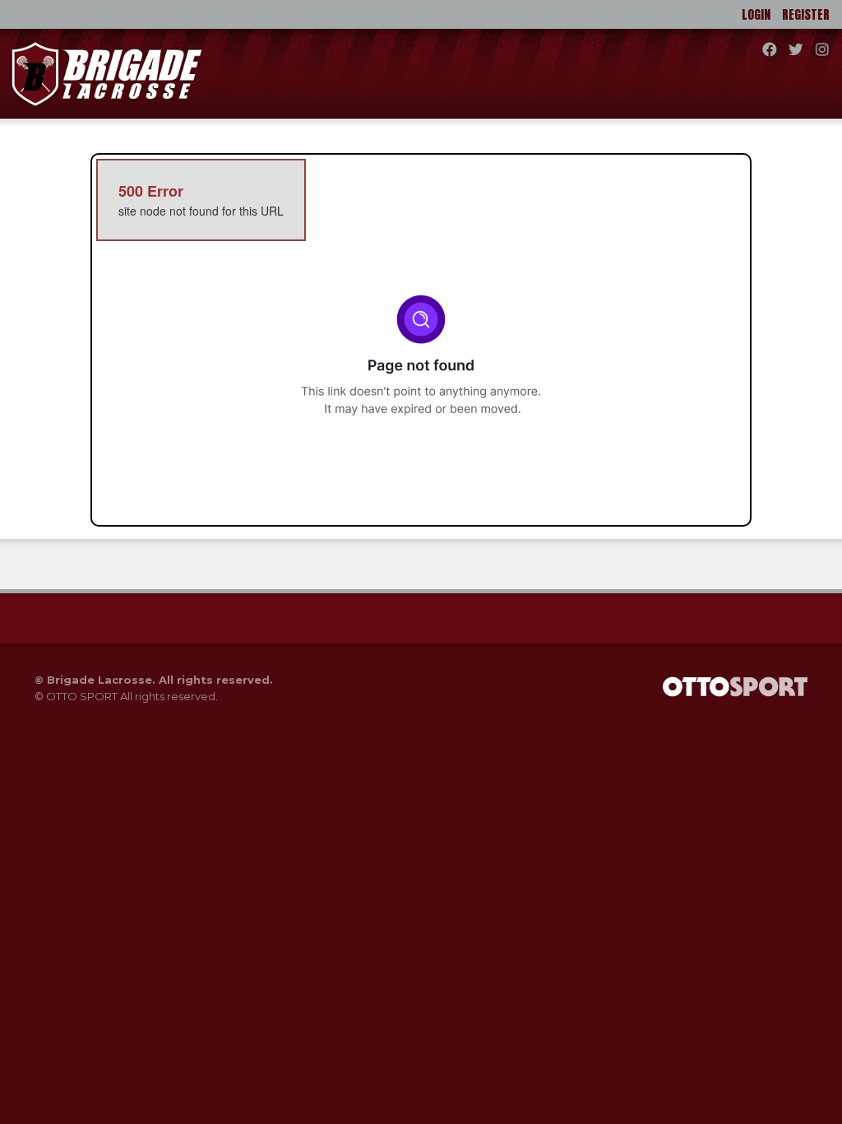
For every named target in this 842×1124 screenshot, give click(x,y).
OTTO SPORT (82, 696)
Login (756, 14)
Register (806, 14)
